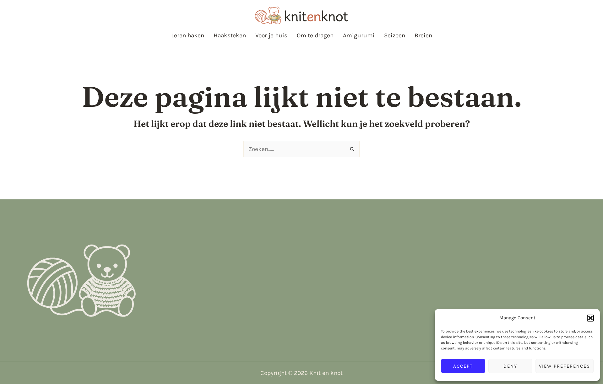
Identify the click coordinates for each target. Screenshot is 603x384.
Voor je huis (271, 35)
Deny (510, 366)
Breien (423, 35)
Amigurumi (359, 35)
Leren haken (187, 35)
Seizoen (394, 35)
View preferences (564, 366)
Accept (463, 366)
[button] (590, 318)
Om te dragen (315, 35)
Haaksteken (230, 35)
